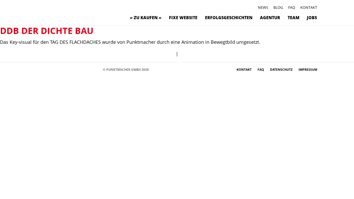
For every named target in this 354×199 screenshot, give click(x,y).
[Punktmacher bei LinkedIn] (88, 69)
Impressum (308, 69)
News (263, 7)
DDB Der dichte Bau (47, 31)
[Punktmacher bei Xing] (81, 69)
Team (293, 17)
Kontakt (308, 7)
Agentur (270, 17)
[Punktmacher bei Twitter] (57, 69)
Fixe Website (183, 17)
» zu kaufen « (145, 17)
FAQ (291, 7)
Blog (278, 7)
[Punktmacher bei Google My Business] (96, 69)
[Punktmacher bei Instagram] (49, 69)
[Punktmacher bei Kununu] (73, 69)
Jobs (312, 17)
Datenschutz (281, 69)
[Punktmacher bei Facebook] (42, 69)
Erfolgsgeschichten (228, 17)
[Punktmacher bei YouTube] (65, 69)
